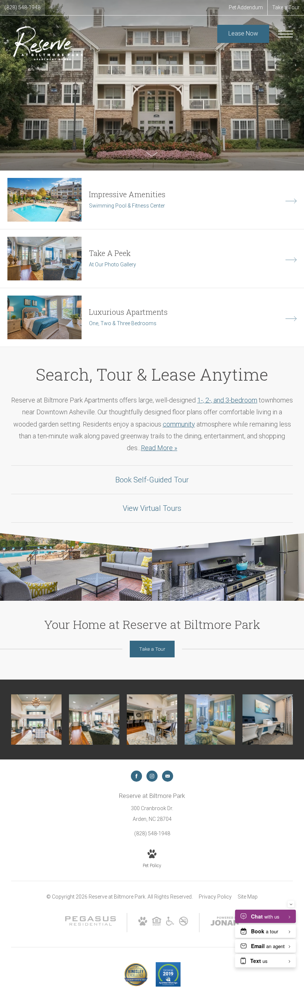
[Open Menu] (285, 34)
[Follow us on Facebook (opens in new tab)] (136, 776)
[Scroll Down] (152, 154)
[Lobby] (36, 719)
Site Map (248, 897)
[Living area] (210, 719)
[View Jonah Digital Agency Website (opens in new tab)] (225, 923)
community (179, 424)
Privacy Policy (215, 897)
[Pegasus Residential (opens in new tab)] (90, 924)
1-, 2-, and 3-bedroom (227, 400)
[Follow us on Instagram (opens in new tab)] (152, 776)
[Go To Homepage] (48, 42)
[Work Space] (267, 719)
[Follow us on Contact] (167, 776)
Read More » (159, 448)
